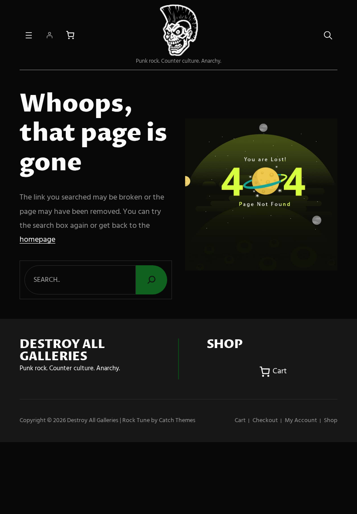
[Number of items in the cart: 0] (70, 35)
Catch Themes (177, 421)
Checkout (265, 421)
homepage (37, 239)
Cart (240, 421)
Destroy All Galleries (92, 421)
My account (301, 421)
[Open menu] (29, 35)
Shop (330, 421)
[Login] (49, 35)
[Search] (151, 279)
